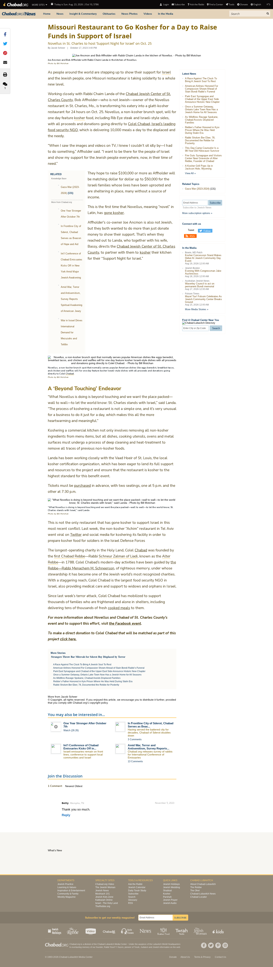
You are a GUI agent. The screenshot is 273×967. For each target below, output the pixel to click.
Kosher (166, 893)
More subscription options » (197, 213)
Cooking (164, 931)
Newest (70, 786)
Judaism (144, 947)
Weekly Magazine (66, 897)
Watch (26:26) (71, 730)
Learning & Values (66, 887)
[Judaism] (15, 4)
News (59, 14)
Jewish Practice (65, 884)
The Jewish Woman (105, 887)
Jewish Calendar (136, 887)
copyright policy (98, 702)
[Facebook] (204, 945)
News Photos (129, 14)
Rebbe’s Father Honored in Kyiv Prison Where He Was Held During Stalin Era (92, 681)
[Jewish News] (19, 14)
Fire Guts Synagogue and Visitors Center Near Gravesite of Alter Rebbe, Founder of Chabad (203, 158)
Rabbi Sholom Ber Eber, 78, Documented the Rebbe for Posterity (86, 684)
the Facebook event (125, 623)
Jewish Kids (218, 931)
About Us (185, 957)
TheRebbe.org (102, 906)
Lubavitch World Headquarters (166, 944)
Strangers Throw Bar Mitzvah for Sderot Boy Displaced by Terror (88, 657)
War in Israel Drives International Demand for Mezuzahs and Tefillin (71, 332)
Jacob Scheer (58, 48)
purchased (82, 485)
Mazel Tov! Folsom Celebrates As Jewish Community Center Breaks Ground (203, 299)
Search (131, 897)
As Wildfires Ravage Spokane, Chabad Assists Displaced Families (86, 678)
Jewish (156, 947)
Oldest (78, 786)
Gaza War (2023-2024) (197, 188)
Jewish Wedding (171, 887)
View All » (190, 173)
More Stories (58, 653)
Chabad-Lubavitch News (203, 893)
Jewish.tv (91, 931)
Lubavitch (109, 944)
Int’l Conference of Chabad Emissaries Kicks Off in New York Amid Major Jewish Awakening (71, 265)
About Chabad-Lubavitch (203, 884)
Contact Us (220, 957)
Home (46, 14)
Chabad (141, 550)
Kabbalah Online (104, 900)
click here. (68, 639)
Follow (207, 231)
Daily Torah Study (137, 890)
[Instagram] (225, 945)
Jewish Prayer (170, 900)
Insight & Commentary (83, 14)
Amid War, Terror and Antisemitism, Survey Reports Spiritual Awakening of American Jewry (71, 299)
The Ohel (195, 890)
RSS (192, 236)
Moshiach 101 (102, 893)
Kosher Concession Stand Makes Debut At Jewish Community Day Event (203, 258)
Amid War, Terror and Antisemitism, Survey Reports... (148, 747)
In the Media (165, 14)
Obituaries (109, 14)
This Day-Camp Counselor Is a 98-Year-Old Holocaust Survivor (202, 149)
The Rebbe (196, 887)
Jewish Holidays (171, 884)
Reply (66, 815)
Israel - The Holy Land (106, 903)
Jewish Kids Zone (104, 897)
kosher (145, 252)
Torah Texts (182, 931)
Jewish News (102, 890)
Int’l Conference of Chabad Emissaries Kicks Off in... (81, 747)
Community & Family (67, 893)
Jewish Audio (170, 903)
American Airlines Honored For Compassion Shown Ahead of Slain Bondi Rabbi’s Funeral (98, 668)
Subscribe (133, 893)
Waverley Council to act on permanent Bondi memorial (199, 285)
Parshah (167, 897)
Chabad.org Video (104, 884)
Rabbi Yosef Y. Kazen (113, 947)
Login (166, 4)
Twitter (76, 534)
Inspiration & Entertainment (71, 890)
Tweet (191, 230)
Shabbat (167, 890)
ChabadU (109, 931)
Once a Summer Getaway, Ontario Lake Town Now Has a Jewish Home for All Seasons (97, 674)
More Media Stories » (196, 309)
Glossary (132, 900)
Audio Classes (127, 931)
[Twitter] (211, 945)
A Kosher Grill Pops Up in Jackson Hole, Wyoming (199, 167)
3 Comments (135, 739)
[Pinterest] (218, 945)
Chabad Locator (198, 897)
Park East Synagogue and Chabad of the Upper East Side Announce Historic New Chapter (99, 671)
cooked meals (119, 608)
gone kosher (114, 212)
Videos (148, 14)
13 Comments (135, 761)
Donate (244, 4)
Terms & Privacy (202, 957)
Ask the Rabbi (197, 4)
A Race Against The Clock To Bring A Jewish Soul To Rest (82, 664)
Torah (136, 947)
